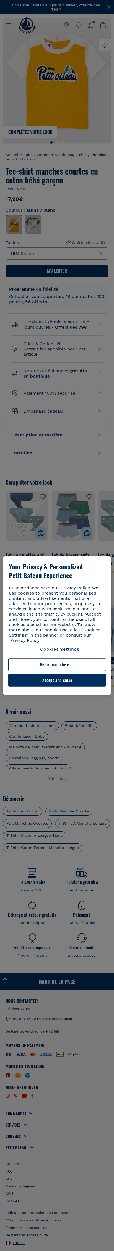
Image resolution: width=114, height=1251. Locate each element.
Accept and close (57, 680)
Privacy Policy (25, 640)
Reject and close (54, 664)
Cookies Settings (59, 649)
